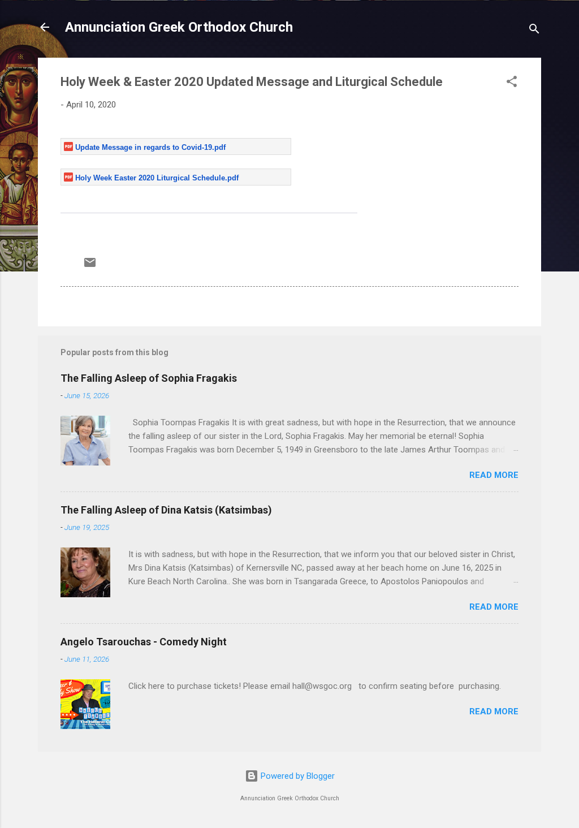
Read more (493, 475)
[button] (511, 83)
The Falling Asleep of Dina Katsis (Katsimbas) (166, 510)
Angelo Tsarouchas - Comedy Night (144, 642)
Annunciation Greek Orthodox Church (179, 27)
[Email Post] (90, 266)
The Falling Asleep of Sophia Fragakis (149, 378)
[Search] (534, 31)
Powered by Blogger (296, 776)
